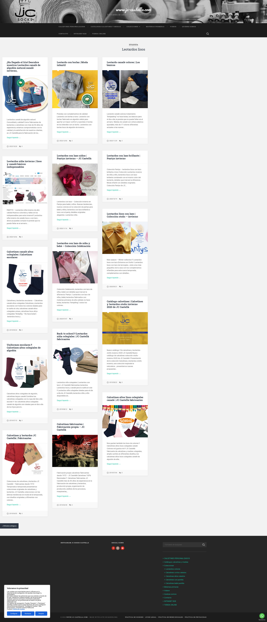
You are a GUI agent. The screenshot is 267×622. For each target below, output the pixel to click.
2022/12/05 (63, 141)
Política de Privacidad (196, 617)
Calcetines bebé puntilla (175, 583)
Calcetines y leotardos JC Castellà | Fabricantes (21, 437)
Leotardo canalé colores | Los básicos (123, 64)
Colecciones (132, 27)
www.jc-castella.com (133, 9)
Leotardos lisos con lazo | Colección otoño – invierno (122, 215)
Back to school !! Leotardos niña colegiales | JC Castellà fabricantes (73, 336)
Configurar (13, 613)
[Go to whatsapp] (262, 615)
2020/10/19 (113, 199)
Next (45, 188)
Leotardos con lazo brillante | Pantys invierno (123, 157)
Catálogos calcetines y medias (106, 27)
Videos (173, 27)
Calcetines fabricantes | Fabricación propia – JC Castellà (70, 426)
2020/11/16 (63, 228)
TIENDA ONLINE (99, 34)
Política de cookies (19, 609)
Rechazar (28, 613)
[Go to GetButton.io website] (262, 620)
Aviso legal (150, 617)
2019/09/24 (13, 330)
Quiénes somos (189, 27)
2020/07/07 (63, 319)
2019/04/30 (63, 505)
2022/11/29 (113, 141)
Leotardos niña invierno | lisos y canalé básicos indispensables (24, 164)
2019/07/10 (13, 420)
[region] (27, 601)
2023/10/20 (13, 146)
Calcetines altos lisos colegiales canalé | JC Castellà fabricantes (125, 399)
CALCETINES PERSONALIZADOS (72, 27)
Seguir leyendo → (14, 137)
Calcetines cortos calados (176, 572)
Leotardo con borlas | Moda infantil (72, 64)
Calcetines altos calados (175, 576)
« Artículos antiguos (9, 526)
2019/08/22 (113, 382)
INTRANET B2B (80, 34)
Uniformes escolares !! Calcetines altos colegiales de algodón (24, 347)
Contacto (63, 34)
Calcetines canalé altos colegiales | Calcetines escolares (20, 254)
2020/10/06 (13, 237)
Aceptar (41, 613)
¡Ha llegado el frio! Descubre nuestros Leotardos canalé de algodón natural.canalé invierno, (23, 66)
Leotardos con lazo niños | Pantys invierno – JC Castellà (74, 157)
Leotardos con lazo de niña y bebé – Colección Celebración (73, 245)
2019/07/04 (113, 473)
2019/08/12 (63, 409)
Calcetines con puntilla (174, 580)
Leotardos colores (173, 569)
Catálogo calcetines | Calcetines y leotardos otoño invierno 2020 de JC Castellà (125, 304)
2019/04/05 (13, 513)
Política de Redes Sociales (170, 617)
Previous (5, 188)
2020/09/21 (113, 287)
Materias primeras (155, 27)
